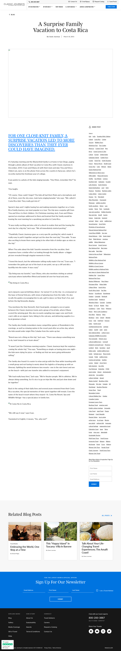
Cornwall (105, 341)
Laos (106, 206)
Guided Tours (104, 157)
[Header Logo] (14, 4)
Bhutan (107, 420)
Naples (102, 305)
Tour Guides (102, 145)
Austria (105, 215)
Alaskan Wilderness (94, 281)
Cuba (98, 166)
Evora (90, 320)
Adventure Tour (93, 145)
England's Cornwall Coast (96, 345)
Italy (90, 136)
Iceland (91, 139)
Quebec (105, 396)
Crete (98, 308)
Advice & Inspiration (87, 7)
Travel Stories (14, 543)
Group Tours (92, 390)
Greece (91, 218)
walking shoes (103, 357)
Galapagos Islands (94, 157)
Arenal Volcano (93, 236)
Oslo (94, 320)
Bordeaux (91, 317)
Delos (90, 323)
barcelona (102, 348)
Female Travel (105, 447)
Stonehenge (106, 293)
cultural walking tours (95, 341)
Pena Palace (104, 281)
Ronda (91, 305)
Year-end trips (93, 215)
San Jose (104, 233)
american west (103, 405)
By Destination (33, 7)
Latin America (93, 184)
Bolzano (102, 441)
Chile (100, 236)
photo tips (92, 375)
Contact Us (74, 1)
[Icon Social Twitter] (109, 631)
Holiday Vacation (106, 212)
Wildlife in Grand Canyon (96, 266)
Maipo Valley (103, 284)
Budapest (91, 414)
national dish (100, 423)
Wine (103, 314)
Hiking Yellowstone (99, 242)
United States (104, 154)
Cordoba (108, 302)
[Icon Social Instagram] (103, 631)
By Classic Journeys (53, 36)
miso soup (96, 432)
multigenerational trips (95, 326)
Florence (91, 191)
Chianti (102, 317)
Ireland (96, 363)
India (94, 136)
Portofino (98, 191)
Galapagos (101, 181)
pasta (105, 329)
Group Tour (92, 166)
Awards (28, 627)
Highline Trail (92, 275)
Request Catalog (99, 1)
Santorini (104, 218)
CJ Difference (70, 7)
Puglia (96, 357)
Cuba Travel (92, 411)
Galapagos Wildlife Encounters (98, 335)
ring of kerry (103, 363)
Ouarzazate (103, 200)
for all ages (100, 420)
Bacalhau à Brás (103, 381)
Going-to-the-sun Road (95, 254)
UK (110, 384)
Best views (104, 248)
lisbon (96, 221)
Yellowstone (107, 254)
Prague (107, 411)
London (91, 209)
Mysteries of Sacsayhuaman (97, 227)
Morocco (91, 148)
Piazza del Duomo (102, 175)
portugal (91, 221)
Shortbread (92, 387)
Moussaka (92, 384)
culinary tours (105, 332)
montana (105, 239)
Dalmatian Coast (94, 429)
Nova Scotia (106, 354)
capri (102, 188)
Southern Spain (93, 299)
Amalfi (100, 215)
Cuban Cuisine (102, 194)
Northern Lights (106, 191)
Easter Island (106, 236)
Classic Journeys (93, 450)
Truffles (91, 178)
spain (101, 329)
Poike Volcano (97, 239)
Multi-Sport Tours (94, 438)
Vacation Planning (102, 387)
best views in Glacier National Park (99, 272)
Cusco (103, 444)
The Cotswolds (93, 338)
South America (102, 184)
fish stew (98, 384)
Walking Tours (99, 142)
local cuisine (102, 417)
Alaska (109, 166)
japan (101, 429)
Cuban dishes (93, 194)
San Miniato (97, 178)
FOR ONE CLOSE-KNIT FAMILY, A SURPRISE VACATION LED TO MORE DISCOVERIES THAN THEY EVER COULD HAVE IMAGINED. (41, 142)
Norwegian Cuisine (94, 393)
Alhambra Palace (93, 302)
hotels (90, 354)
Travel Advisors (49, 618)
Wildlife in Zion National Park (97, 260)
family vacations (93, 206)
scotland (91, 348)
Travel (99, 390)
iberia (96, 348)
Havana (91, 197)
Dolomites (101, 369)
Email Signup (86, 1)
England (91, 296)
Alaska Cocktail (93, 381)
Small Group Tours (105, 450)
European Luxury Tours (95, 402)
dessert (102, 378)
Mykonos (108, 308)
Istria (97, 317)
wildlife (91, 242)
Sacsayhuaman (93, 224)
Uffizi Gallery (92, 175)
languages (108, 423)
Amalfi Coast (107, 163)
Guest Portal (113, 1)
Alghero (108, 441)
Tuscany (91, 142)
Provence (107, 345)
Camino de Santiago (94, 360)
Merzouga (92, 203)
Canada (91, 357)
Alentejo (108, 317)
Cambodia (106, 209)
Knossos (107, 320)
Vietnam (103, 166)
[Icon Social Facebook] (91, 631)
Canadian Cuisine (94, 399)
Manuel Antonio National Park (97, 230)
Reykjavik (104, 296)
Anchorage (92, 444)
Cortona (105, 178)
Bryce (90, 151)
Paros (102, 308)
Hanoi (98, 444)
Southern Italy (93, 181)
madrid (96, 329)
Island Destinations (94, 188)
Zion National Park (94, 248)
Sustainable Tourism (94, 435)
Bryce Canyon (93, 245)
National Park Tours (94, 278)
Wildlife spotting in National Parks (99, 269)
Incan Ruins (102, 224)
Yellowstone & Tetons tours (97, 172)
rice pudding (99, 375)
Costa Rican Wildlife (94, 233)
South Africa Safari (94, 290)
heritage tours (98, 354)
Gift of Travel (12, 631)
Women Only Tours (94, 447)
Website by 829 (109, 647)
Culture (91, 154)
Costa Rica (97, 139)
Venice (101, 206)
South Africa (102, 287)
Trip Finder (59, 7)
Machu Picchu (98, 163)
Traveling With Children (103, 136)
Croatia (91, 160)
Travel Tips (97, 160)
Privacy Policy (48, 647)
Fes (96, 197)
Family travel (97, 323)
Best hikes (99, 251)
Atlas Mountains (93, 200)
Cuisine (104, 139)
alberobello (104, 432)
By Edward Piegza (14, 553)
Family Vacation (106, 160)
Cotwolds (97, 296)
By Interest (47, 7)
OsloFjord (100, 320)
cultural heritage (93, 426)
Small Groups (104, 438)
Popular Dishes (93, 417)
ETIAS (107, 369)
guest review (92, 372)
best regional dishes (94, 332)
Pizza (107, 305)
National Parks (93, 257)
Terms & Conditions (33, 631)
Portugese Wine (93, 284)
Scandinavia (98, 293)
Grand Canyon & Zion (99, 151)
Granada (102, 302)
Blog (10, 618)
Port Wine (92, 314)
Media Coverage (14, 627)
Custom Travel (99, 148)
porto (101, 221)
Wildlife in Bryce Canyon (96, 263)
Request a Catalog (50, 627)
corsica (91, 363)
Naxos (90, 311)
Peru (106, 148)
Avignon (108, 444)
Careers (47, 622)
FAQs (10, 636)
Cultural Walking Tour (95, 396)
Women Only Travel (94, 453)
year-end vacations (94, 212)
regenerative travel (105, 426)
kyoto (90, 432)
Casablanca (92, 308)
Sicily (107, 188)
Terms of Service (56, 647)
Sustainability (31, 622)
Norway (91, 293)
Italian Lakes (92, 351)
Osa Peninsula (93, 369)
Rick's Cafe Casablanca (100, 311)
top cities (101, 366)
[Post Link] (24, 541)
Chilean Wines (93, 287)
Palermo (98, 314)
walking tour (108, 221)
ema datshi (92, 423)
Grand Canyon (102, 245)
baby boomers (93, 366)
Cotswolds (107, 408)
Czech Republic (100, 414)
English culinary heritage (96, 408)
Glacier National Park (95, 169)
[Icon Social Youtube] (97, 631)
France (91, 163)
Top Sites (103, 290)
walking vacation (101, 203)
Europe (96, 154)
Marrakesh (101, 197)
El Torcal (96, 305)
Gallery (10, 622)
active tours (92, 420)
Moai (90, 239)
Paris (100, 209)
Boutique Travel (93, 405)
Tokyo (106, 429)
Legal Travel (100, 411)
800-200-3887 (35, 2)
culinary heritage (93, 378)
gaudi (108, 348)
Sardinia (104, 360)
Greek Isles (97, 218)
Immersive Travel (93, 441)
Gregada (105, 384)
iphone (99, 372)
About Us (29, 618)
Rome (96, 209)
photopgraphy (107, 372)
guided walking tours (103, 351)
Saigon (91, 329)
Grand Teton (101, 275)
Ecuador (108, 181)
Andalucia (102, 299)
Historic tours (103, 338)
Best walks (92, 251)
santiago (105, 326)
